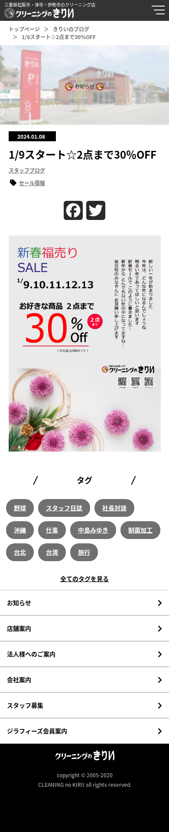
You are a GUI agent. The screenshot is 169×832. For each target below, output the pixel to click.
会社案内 (19, 679)
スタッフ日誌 (64, 507)
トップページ (24, 29)
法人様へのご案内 (31, 653)
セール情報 (32, 182)
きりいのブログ (71, 29)
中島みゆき (93, 530)
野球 (20, 507)
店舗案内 (19, 628)
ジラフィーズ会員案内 (37, 730)
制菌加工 (140, 530)
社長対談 (114, 507)
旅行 (84, 552)
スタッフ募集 (25, 705)
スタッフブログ (27, 170)
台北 (20, 552)
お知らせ (19, 602)
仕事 (52, 530)
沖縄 (20, 530)
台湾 (52, 552)
